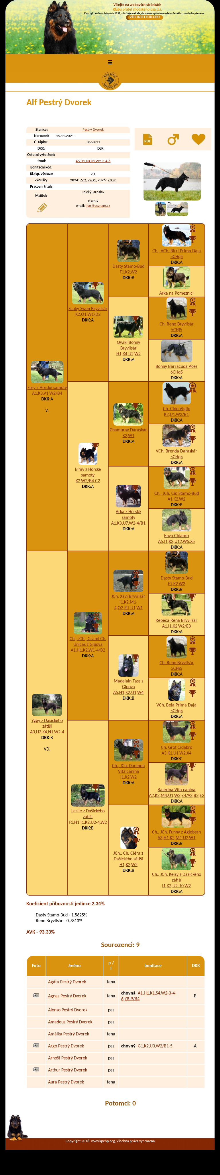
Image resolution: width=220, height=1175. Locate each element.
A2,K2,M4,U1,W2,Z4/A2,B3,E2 (176, 795)
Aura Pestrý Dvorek (66, 1082)
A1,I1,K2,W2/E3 (176, 626)
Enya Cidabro (176, 536)
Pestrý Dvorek (93, 130)
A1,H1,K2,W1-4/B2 (88, 650)
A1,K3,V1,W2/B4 (47, 393)
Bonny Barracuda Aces (176, 366)
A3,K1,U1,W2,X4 (176, 753)
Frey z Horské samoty (47, 388)
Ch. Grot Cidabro (176, 747)
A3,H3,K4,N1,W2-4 (47, 732)
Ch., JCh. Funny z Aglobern (176, 832)
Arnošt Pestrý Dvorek (67, 1058)
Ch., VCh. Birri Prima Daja (176, 251)
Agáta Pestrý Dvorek (67, 982)
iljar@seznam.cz (98, 206)
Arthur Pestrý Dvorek (67, 1070)
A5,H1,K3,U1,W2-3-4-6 (93, 161)
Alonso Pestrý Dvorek (67, 1010)
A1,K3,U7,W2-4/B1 (128, 523)
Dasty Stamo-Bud (128, 266)
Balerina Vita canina (176, 790)
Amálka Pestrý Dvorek (68, 1034)
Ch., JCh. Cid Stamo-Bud (176, 493)
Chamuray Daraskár (128, 430)
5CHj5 (176, 330)
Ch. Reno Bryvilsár (177, 324)
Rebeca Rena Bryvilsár (176, 620)
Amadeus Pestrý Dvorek (70, 1022)
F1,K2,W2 (128, 272)
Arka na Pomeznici (176, 293)
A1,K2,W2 (176, 499)
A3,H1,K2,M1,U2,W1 (176, 838)
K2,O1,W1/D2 (88, 314)
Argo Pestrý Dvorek (66, 1046)
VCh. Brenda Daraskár (176, 451)
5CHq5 (176, 257)
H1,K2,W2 (128, 865)
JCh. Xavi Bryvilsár (128, 596)
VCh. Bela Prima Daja (176, 705)
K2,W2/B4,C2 (88, 481)
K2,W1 (128, 436)
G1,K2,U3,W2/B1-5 (155, 1046)
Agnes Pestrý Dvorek (67, 996)
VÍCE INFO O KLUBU (144, 17)
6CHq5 (176, 372)
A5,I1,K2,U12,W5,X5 (176, 541)
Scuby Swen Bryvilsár (87, 309)
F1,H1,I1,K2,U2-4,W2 (88, 822)
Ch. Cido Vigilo (176, 409)
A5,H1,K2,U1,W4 (128, 692)
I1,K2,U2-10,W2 (176, 886)
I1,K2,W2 (128, 777)
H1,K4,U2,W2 (128, 354)
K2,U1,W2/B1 (176, 414)
